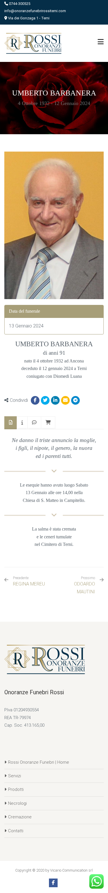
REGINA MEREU (29, 581)
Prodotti (16, 789)
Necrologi (17, 803)
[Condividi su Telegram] (75, 400)
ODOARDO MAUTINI (84, 587)
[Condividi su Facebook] (35, 400)
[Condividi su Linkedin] (55, 400)
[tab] (10, 422)
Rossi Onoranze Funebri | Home (38, 762)
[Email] (65, 400)
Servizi (14, 775)
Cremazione (20, 817)
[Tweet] (45, 400)
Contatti (15, 830)
